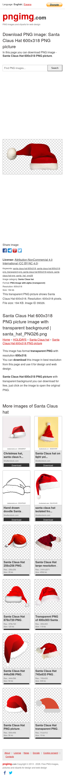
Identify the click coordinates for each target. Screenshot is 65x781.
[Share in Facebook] (5, 250)
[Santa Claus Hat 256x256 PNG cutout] (16, 542)
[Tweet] (20, 250)
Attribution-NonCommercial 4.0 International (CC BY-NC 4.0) (28, 261)
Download (16, 465)
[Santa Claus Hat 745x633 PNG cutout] (48, 651)
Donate (36, 752)
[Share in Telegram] (10, 250)
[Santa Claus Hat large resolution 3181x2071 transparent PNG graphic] (48, 542)
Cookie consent (50, 752)
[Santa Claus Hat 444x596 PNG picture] (16, 650)
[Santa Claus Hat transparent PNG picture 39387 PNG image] (48, 705)
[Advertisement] (32, 106)
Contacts (10, 756)
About (7, 752)
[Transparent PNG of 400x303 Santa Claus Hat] (48, 596)
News (26, 752)
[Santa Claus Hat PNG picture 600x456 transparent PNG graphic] (16, 705)
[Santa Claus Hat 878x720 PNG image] (16, 596)
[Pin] (15, 250)
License (17, 752)
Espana (27, 4)
